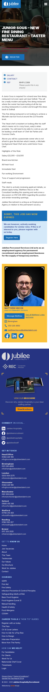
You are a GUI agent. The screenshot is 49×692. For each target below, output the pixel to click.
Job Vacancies (8, 549)
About (4, 552)
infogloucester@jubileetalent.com (16, 459)
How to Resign (8, 636)
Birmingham (8, 464)
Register (14, 57)
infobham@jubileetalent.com (13, 469)
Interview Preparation (11, 639)
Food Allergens (8, 610)
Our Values (6, 562)
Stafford (6, 510)
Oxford (5, 501)
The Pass (6, 626)
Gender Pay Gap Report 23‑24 (13, 678)
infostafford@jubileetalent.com (14, 515)
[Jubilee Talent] (11, 4)
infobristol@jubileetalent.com (14, 534)
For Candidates (8, 652)
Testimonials (7, 558)
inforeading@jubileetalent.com (14, 525)
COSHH (5, 613)
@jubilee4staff (13, 443)
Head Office (7, 454)
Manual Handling (8, 604)
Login (4, 668)
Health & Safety (8, 607)
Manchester (7, 492)
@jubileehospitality (14, 438)
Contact (5, 571)
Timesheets (7, 665)
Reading (6, 520)
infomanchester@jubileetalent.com (16, 497)
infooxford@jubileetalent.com (14, 506)
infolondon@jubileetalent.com (14, 478)
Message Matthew (14, 316)
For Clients (6, 655)
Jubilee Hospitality (14, 428)
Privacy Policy (7, 676)
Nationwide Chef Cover (11, 662)
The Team (6, 555)
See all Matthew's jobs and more (35, 316)
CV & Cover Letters (10, 629)
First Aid (5, 584)
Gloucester (7, 482)
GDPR (4, 581)
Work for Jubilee (9, 568)
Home (4, 545)
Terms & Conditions (20, 676)
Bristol (5, 529)
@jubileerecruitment (15, 433)
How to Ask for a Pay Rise (12, 633)
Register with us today (11, 623)
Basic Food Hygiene (10, 597)
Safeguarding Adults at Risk (13, 594)
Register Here (12, 237)
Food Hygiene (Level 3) (11, 600)
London (5, 473)
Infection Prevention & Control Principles (19, 591)
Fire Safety (6, 587)
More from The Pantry (11, 643)
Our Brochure (7, 565)
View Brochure (24, 409)
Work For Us (7, 659)
